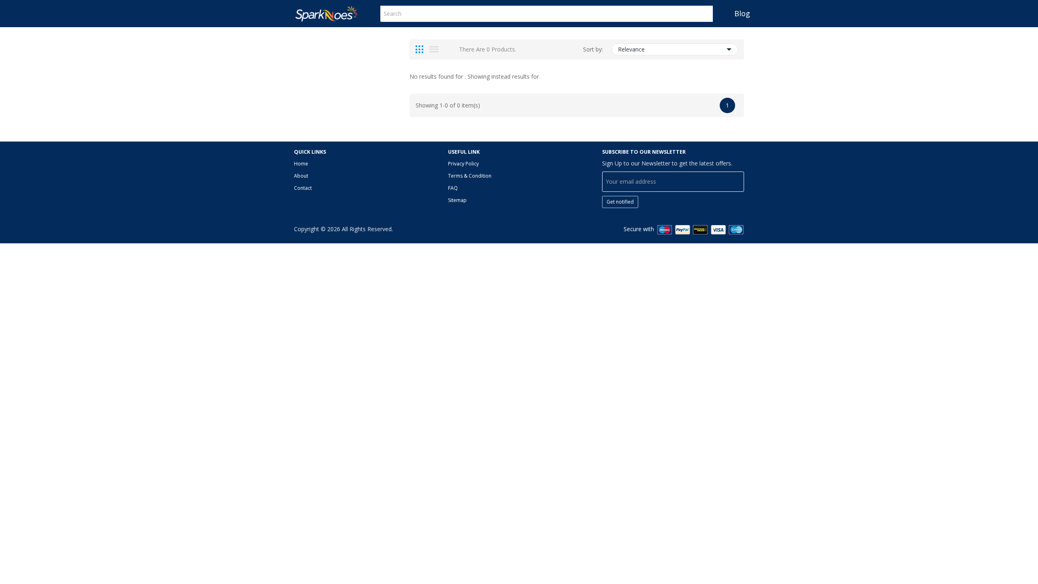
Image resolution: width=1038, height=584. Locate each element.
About (301, 175)
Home (301, 163)
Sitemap (457, 200)
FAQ (453, 188)
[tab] (419, 49)
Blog (742, 13)
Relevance (631, 49)
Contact (303, 188)
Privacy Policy (463, 163)
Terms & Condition (469, 175)
